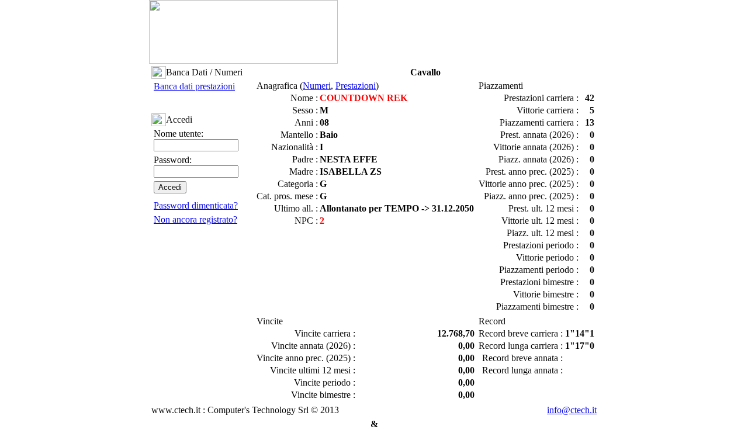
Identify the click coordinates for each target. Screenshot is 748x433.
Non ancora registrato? (195, 219)
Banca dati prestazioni (194, 86)
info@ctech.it (572, 410)
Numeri (317, 86)
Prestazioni (355, 86)
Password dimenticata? (196, 205)
